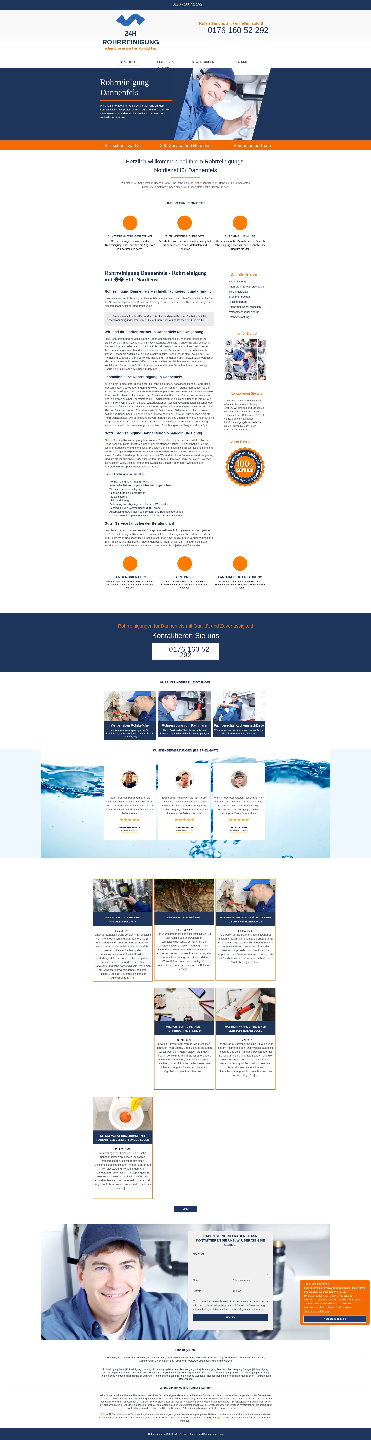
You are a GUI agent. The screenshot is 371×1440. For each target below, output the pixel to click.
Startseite (128, 62)
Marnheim (205, 1361)
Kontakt (162, 68)
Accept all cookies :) (335, 1319)
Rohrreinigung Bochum (166, 1376)
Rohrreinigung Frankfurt (213, 1369)
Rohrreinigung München (165, 1369)
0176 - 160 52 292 (187, 4)
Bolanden (259, 1357)
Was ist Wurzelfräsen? (184, 917)
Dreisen (159, 1361)
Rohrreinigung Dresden (228, 1372)
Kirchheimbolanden (222, 1361)
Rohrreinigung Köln (190, 1369)
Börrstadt (168, 1361)
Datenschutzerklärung (316, 1311)
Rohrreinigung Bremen (178, 1372)
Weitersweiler (232, 1357)
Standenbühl (246, 1357)
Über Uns (239, 62)
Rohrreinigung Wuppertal (192, 1376)
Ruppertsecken (146, 1361)
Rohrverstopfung (239, 317)
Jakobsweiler (173, 1357)
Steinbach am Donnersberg (209, 1357)
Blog (220, 1434)
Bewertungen (203, 62)
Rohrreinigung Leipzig (202, 1372)
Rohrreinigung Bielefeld (219, 1376)
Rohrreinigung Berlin (113, 1369)
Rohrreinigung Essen (153, 1372)
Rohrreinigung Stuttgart (240, 1369)
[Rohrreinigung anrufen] (185, 1438)
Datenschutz (209, 1434)
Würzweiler (193, 1361)
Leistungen (165, 62)
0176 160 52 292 (237, 30)
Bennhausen (187, 1357)
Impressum (196, 1434)
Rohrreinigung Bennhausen (151, 1357)
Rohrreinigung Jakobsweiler (121, 1357)
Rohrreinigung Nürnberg (113, 1376)
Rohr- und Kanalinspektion (245, 306)
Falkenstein (180, 1361)
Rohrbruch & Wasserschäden (247, 286)
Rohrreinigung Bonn (243, 1376)
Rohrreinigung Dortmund (128, 1372)
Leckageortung (238, 301)
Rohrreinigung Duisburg (139, 1376)
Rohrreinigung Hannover (255, 1372)
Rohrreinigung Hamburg (138, 1369)
